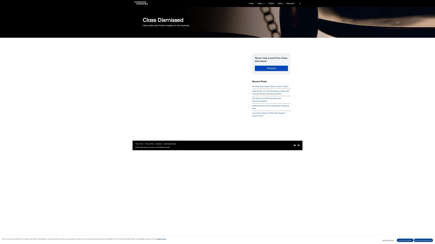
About (280, 3)
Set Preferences (388, 240)
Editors (271, 3)
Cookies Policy (161, 239)
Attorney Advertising (170, 144)
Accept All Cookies (405, 240)
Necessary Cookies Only (423, 240)
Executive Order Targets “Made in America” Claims (270, 86)
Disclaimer (159, 144)
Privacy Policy (149, 144)
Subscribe (290, 3)
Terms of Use (139, 144)
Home (251, 3)
